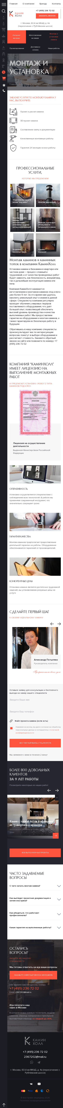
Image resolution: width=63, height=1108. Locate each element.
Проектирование (17, 48)
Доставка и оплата (35, 48)
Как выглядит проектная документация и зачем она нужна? (30, 899)
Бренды (43, 3)
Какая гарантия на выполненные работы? (30, 927)
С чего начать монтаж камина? (25, 886)
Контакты (56, 3)
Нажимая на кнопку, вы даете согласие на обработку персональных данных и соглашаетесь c (38, 730)
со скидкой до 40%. (42, 1018)
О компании (28, 3)
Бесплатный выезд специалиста (35, 743)
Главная (13, 3)
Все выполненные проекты (35, 853)
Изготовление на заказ (35, 36)
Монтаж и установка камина (53, 37)
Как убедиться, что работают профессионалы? (24, 914)
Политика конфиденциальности (35, 1100)
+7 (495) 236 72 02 (45, 10)
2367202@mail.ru (23, 992)
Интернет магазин (17, 36)
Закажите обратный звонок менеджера (33, 975)
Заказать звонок (47, 16)
